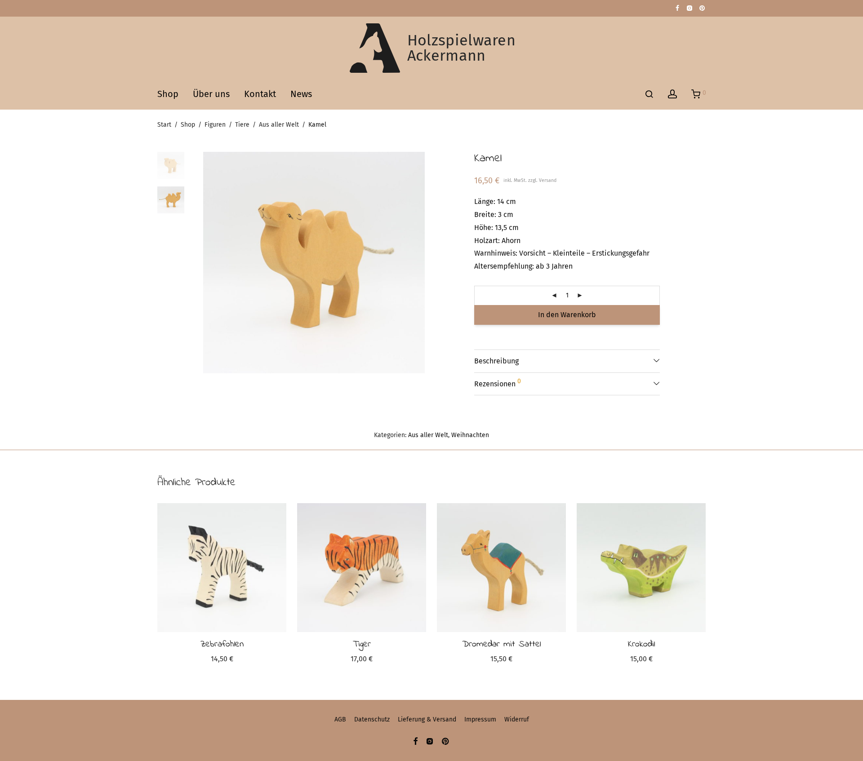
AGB (340, 719)
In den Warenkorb (567, 314)
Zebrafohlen (222, 644)
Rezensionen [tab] (497, 382)
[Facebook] (677, 8)
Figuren (215, 124)
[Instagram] (689, 8)
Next (420, 263)
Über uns (211, 93)
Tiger (362, 644)
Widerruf (516, 719)
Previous (208, 263)
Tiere (242, 124)
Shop (167, 93)
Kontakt (260, 93)
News (301, 93)
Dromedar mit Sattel (501, 644)
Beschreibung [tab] (496, 361)
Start (164, 124)
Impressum (480, 719)
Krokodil (641, 644)
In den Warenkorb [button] (221, 660)
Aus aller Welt (279, 124)
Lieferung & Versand (427, 719)
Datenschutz (372, 719)
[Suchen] (649, 94)
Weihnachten (470, 435)
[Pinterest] (702, 8)
